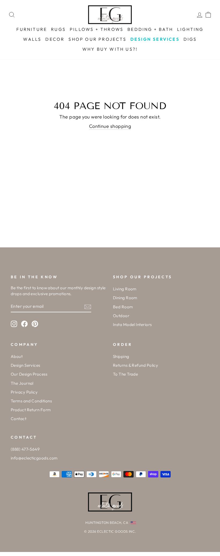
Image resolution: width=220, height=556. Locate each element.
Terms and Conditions (31, 400)
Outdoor (121, 315)
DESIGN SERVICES (154, 39)
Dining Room (125, 297)
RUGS (58, 29)
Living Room (125, 288)
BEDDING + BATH (150, 29)
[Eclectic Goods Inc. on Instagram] (14, 323)
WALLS (32, 39)
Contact (18, 418)
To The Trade (125, 374)
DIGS (190, 39)
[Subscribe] (87, 306)
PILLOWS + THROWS (96, 29)
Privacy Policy (24, 392)
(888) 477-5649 (25, 449)
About (17, 356)
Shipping (121, 356)
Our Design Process (29, 374)
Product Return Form (31, 409)
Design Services (25, 365)
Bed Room (123, 306)
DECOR (54, 39)
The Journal (22, 383)
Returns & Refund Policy (135, 365)
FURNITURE (31, 29)
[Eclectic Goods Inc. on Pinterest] (35, 323)
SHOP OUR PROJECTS (97, 39)
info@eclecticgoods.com (34, 458)
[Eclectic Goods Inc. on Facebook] (24, 323)
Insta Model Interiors (132, 324)
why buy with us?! (110, 49)
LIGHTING (190, 29)
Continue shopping (110, 126)
